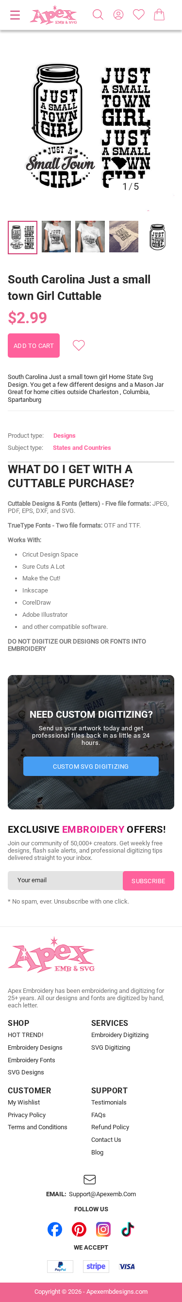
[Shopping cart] (159, 14)
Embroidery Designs (35, 1047)
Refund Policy (110, 1127)
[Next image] (146, 128)
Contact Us (106, 1140)
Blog (97, 1152)
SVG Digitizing (110, 1047)
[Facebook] (55, 1229)
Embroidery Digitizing (120, 1035)
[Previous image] (35, 128)
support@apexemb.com (102, 1194)
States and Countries (82, 447)
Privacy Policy (27, 1115)
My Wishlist (24, 1102)
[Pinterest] (79, 1229)
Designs (64, 435)
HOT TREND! (25, 1035)
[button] (91, 128)
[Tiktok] (127, 1229)
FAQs (98, 1115)
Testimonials (109, 1102)
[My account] (118, 14)
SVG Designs (26, 1072)
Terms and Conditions (37, 1127)
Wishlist (139, 14)
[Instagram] (103, 1229)
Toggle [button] (15, 15)
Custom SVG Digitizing (91, 766)
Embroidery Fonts (31, 1060)
